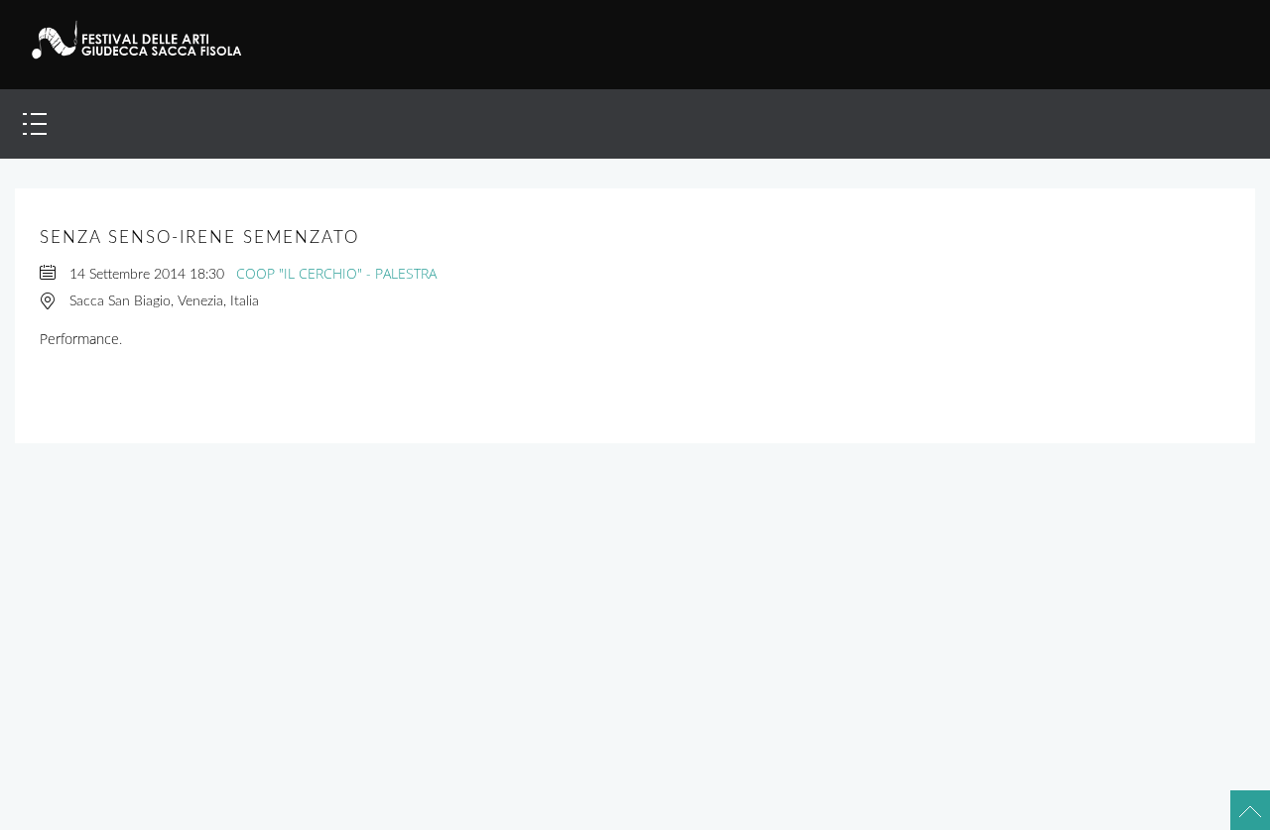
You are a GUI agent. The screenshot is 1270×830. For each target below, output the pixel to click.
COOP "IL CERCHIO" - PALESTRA (336, 273)
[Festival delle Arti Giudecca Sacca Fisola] (148, 39)
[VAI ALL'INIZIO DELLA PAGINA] (1241, 801)
